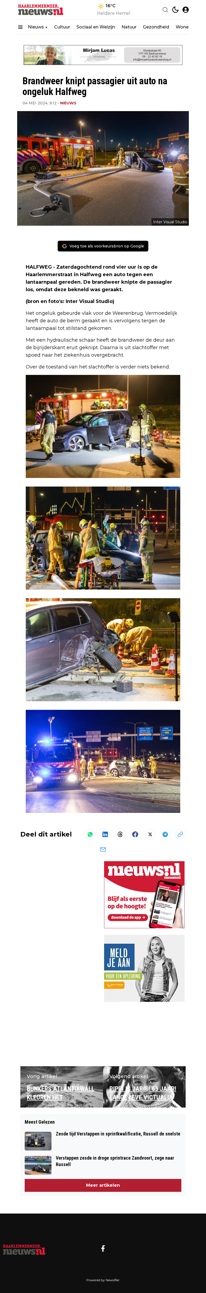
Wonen (183, 27)
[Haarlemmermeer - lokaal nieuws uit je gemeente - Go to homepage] (24, 1248)
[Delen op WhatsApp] (90, 834)
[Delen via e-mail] (103, 849)
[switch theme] (175, 9)
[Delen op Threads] (120, 834)
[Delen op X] (150, 834)
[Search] (165, 9)
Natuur (129, 27)
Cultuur (62, 27)
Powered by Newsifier (103, 1280)
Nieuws (36, 27)
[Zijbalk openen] (20, 27)
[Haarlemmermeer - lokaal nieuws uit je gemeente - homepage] (41, 9)
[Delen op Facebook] (135, 834)
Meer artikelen (103, 1185)
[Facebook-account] (103, 1248)
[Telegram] (165, 834)
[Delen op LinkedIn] (105, 834)
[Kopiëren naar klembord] (180, 834)
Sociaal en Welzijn (95, 27)
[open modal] (185, 9)
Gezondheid (156, 27)
